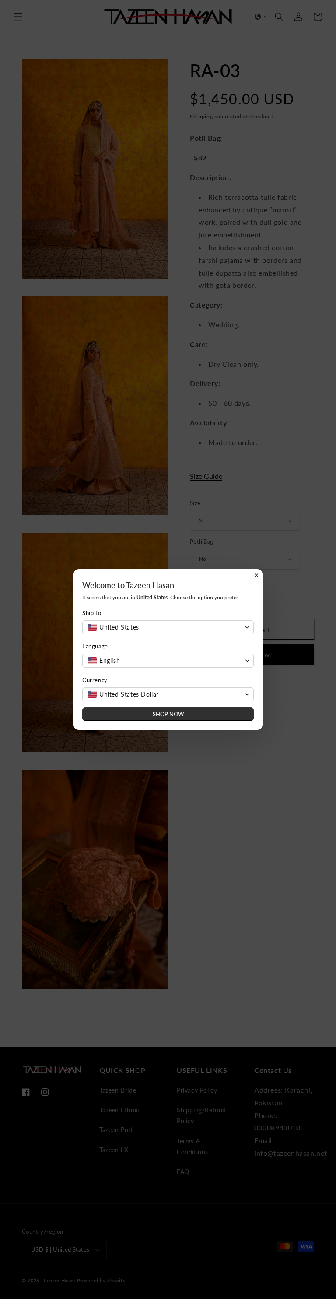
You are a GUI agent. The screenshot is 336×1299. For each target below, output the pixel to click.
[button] (168, 627)
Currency (95, 679)
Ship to (91, 612)
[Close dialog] (256, 575)
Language (95, 646)
